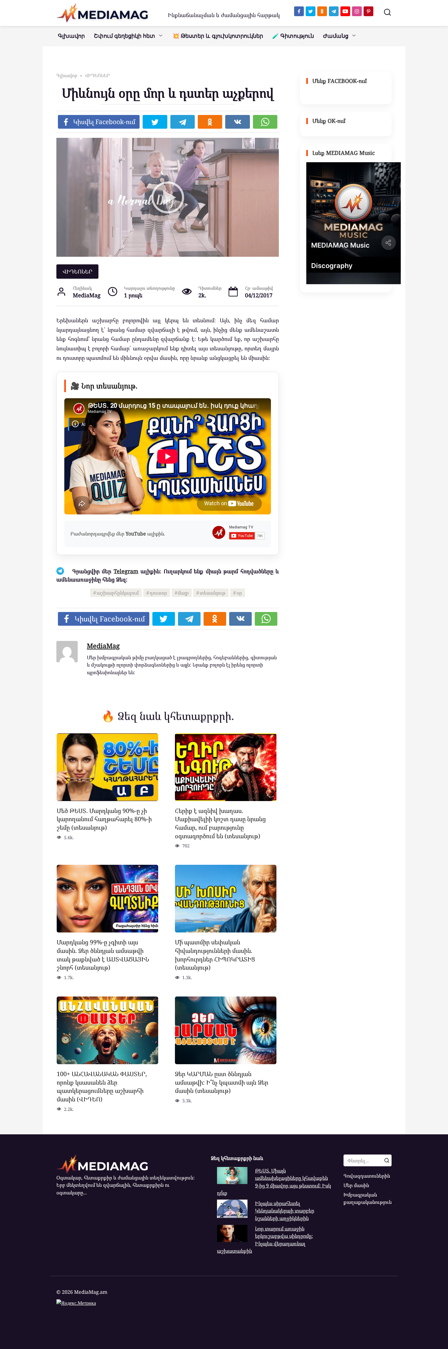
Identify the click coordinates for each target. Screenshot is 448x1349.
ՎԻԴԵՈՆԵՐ (77, 271)
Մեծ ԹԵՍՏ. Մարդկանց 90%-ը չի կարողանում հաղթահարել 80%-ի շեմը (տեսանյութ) (104, 819)
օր (239, 592)
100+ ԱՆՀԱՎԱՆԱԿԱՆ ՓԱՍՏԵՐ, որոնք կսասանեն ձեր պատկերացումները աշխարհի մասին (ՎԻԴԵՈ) (102, 1086)
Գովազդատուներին (366, 1175)
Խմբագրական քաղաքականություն (367, 1198)
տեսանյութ (213, 592)
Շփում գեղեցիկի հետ (124, 36)
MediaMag (103, 645)
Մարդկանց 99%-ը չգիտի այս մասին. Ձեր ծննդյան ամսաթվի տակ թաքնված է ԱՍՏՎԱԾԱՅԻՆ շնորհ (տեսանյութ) (103, 954)
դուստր (158, 592)
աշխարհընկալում (118, 592)
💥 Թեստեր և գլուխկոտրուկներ (217, 36)
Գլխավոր (71, 36)
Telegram (126, 571)
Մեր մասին (356, 1185)
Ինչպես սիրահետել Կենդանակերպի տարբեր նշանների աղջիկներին (284, 1211)
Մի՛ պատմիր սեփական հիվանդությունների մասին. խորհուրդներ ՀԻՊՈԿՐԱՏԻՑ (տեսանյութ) (215, 954)
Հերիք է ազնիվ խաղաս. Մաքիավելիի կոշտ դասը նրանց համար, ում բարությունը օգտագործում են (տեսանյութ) (220, 823)
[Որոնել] (387, 1160)
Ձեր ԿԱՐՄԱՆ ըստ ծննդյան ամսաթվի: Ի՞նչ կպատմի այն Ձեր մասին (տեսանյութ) (221, 1082)
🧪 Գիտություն (293, 36)
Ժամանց (335, 36)
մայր (183, 592)
